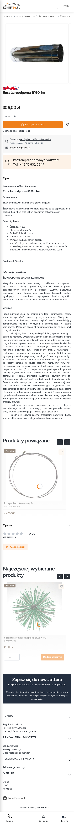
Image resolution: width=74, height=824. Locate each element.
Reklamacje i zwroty (14, 767)
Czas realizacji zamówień (16, 752)
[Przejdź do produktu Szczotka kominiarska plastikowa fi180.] (34, 608)
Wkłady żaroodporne (25, 16)
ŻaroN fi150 (65, 16)
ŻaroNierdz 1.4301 (47, 16)
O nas (6, 781)
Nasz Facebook (16, 798)
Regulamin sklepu (12, 724)
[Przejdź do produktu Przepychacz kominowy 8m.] (34, 474)
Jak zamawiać (10, 745)
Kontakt (7, 788)
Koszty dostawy (12, 749)
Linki (5, 785)
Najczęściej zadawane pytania (19, 731)
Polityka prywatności (14, 727)
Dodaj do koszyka (34, 124)
